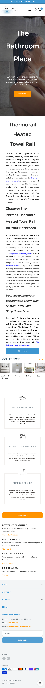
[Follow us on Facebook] (4, 658)
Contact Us (22, 515)
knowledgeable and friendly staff (18, 253)
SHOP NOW (22, 94)
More (41, 359)
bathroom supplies (13, 266)
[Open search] (36, 9)
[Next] (42, 375)
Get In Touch (7, 563)
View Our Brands (8, 549)
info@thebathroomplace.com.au (19, 627)
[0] (39, 9)
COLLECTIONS (11, 359)
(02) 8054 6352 (13, 623)
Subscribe (22, 640)
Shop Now (22, 351)
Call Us (5, 575)
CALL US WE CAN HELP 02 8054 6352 (22, 2)
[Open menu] (29, 10)
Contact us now (24, 345)
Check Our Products (10, 535)
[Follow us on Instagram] (8, 658)
